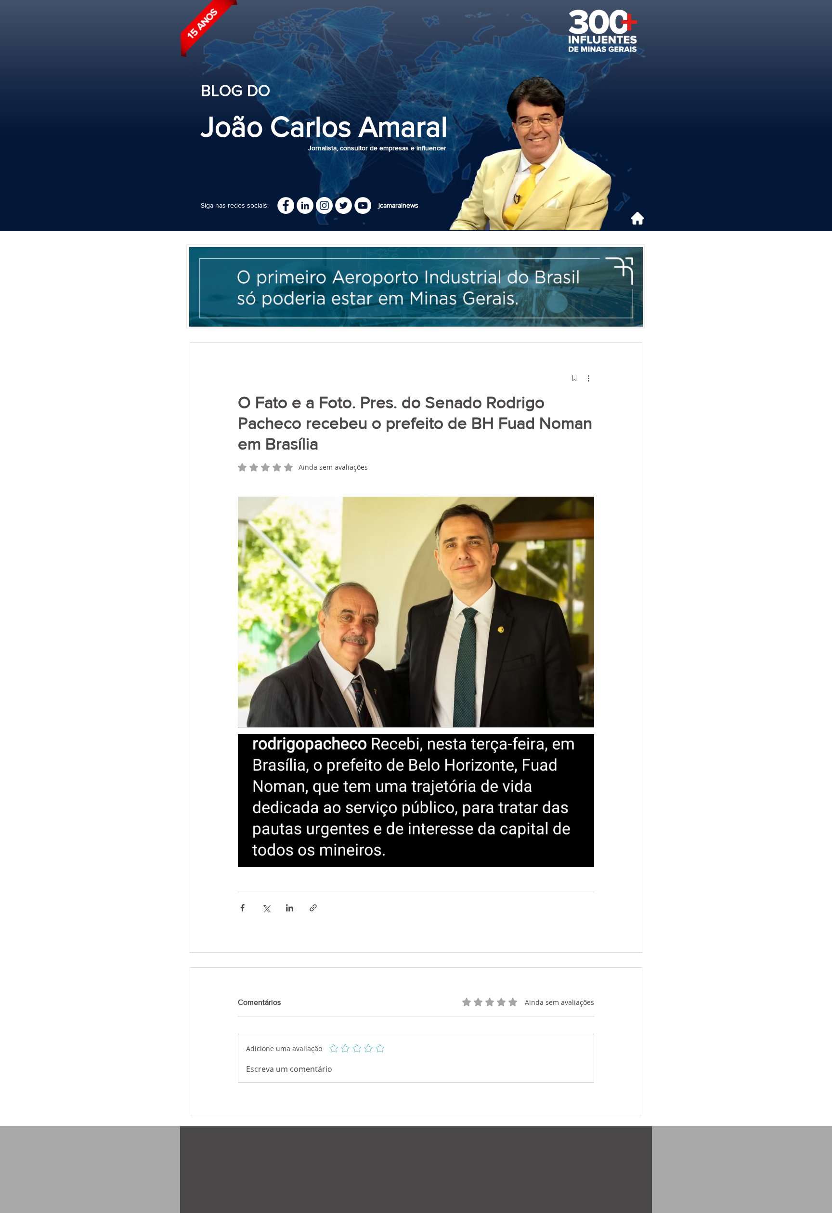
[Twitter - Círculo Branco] (343, 205)
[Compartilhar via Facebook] (242, 907)
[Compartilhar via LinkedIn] (289, 907)
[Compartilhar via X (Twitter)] (266, 907)
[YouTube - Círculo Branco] (362, 205)
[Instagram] (324, 205)
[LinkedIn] (305, 205)
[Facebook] (285, 205)
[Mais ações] (588, 377)
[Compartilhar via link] (313, 907)
